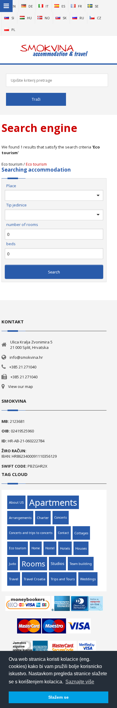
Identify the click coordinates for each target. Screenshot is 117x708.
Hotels (65, 548)
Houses (81, 548)
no (47, 18)
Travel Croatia (34, 579)
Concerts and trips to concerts (30, 533)
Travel (13, 579)
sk (65, 18)
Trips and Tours (63, 579)
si (12, 18)
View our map (20, 386)
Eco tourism (36, 164)
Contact (63, 533)
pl (13, 29)
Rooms (33, 564)
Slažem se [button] (58, 697)
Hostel (50, 548)
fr (80, 6)
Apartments (53, 502)
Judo (12, 563)
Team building (81, 563)
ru (82, 18)
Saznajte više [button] (79, 681)
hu (29, 18)
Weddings (88, 579)
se (96, 6)
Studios (57, 563)
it (47, 6)
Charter (43, 517)
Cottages (81, 533)
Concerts (60, 517)
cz (99, 18)
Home (36, 548)
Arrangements (20, 517)
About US (16, 502)
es (63, 6)
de (30, 6)
